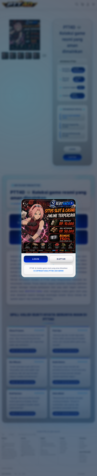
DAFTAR (61, 259)
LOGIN (35, 259)
